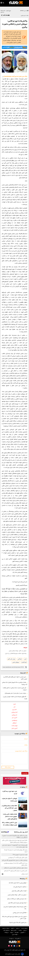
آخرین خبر (14, 718)
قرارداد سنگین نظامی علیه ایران (19, 891)
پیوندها (6, 932)
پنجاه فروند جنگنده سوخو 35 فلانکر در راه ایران (15, 653)
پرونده (11, 932)
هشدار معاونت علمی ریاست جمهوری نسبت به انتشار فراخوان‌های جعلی (10, 816)
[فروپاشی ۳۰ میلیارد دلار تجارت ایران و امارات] (22, 800)
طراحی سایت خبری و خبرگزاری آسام (12, 954)
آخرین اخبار (14, 728)
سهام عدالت (15, 726)
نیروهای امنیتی (15, 662)
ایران (25, 659)
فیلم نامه (17, 932)
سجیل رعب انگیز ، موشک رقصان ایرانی (17, 651)
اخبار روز (14, 710)
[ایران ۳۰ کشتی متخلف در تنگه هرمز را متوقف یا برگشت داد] (22, 824)
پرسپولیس (14, 720)
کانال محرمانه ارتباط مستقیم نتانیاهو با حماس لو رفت (15, 908)
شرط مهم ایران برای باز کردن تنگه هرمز (17, 903)
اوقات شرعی (15, 934)
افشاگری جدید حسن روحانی (19, 913)
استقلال (14, 723)
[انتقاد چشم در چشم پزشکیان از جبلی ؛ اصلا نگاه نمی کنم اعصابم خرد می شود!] (22, 807)
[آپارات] (9, 946)
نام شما (25, 739)
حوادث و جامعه (5, 928)
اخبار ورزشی (14, 712)
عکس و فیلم (14, 930)
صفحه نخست (24, 928)
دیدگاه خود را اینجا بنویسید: (21, 751)
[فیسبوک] (4, 15)
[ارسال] (8, 15)
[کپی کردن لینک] (26, 667)
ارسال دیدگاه (8, 767)
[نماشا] (12, 946)
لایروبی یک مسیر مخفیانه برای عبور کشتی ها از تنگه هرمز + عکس (14, 917)
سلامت (20, 930)
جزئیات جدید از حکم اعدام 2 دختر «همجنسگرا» (15, 693)
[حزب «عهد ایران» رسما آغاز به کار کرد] (22, 793)
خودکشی (20, 659)
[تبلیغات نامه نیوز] (14, 47)
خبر (14, 707)
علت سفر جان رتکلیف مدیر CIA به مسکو (16, 899)
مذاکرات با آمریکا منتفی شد (19, 887)
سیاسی (17, 928)
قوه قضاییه (23, 662)
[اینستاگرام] (17, 946)
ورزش (24, 930)
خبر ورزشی (14, 715)
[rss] (19, 946)
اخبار (14, 704)
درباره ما (11, 938)
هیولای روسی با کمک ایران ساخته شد (17, 883)
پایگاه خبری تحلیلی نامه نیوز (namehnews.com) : (15, 76)
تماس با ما (17, 938)
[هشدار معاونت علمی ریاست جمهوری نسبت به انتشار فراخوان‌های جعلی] (22, 816)
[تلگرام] (3, 15)
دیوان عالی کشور (11, 659)
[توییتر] (6, 15)
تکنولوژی (22, 932)
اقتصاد (12, 928)
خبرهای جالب (6, 930)
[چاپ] (7, 15)
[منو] (1, 2)
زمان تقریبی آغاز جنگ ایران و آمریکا (17, 922)
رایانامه (25, 745)
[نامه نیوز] (16, 3)
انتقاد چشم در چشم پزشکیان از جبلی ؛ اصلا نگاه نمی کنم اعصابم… (9, 808)
